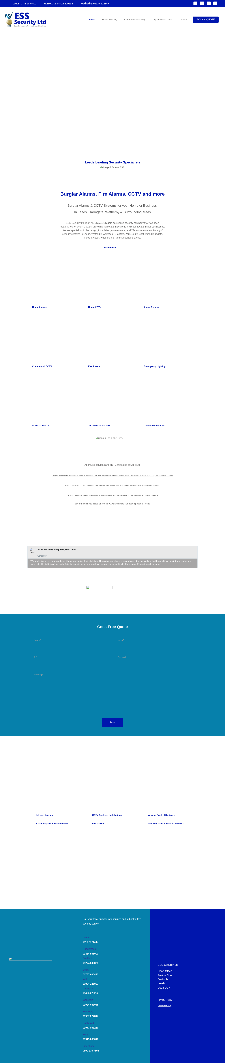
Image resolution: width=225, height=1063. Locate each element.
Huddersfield (107, 237)
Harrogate (156, 234)
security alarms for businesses (147, 226)
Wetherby (96, 234)
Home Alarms (39, 307)
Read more (110, 247)
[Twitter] (209, 4)
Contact (183, 19)
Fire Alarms (94, 366)
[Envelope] (202, 4)
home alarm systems (115, 226)
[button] (112, 247)
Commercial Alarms (154, 425)
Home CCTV (94, 307)
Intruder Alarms (44, 815)
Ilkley (87, 237)
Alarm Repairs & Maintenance (52, 823)
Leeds (86, 234)
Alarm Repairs (151, 307)
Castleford (144, 234)
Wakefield (108, 234)
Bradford (119, 234)
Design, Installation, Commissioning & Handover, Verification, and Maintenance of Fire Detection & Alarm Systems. (112, 485)
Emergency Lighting (154, 366)
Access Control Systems (161, 815)
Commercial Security (134, 19)
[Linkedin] (215, 4)
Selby (134, 234)
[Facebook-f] (195, 4)
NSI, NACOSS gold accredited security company (117, 223)
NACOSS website (115, 503)
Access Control (40, 425)
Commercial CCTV (42, 366)
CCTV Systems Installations (107, 815)
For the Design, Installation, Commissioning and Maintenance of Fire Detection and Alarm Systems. (117, 495)
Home (92, 19)
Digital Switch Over (162, 19)
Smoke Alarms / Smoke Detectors (166, 823)
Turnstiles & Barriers (99, 425)
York (127, 234)
